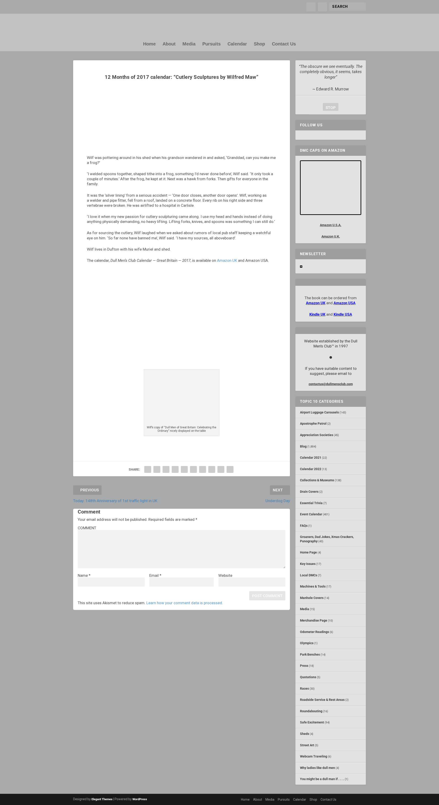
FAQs (304, 525)
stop (329, 107)
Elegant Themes (101, 799)
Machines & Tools (313, 586)
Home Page (308, 552)
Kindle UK (317, 314)
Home (149, 44)
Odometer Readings (314, 632)
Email (155, 575)
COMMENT (87, 528)
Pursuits (211, 44)
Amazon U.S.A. (330, 225)
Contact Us (284, 44)
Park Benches (310, 654)
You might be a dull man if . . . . (322, 779)
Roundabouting (311, 711)
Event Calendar (311, 514)
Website (225, 575)
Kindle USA (343, 314)
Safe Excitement (312, 722)
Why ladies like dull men (317, 768)
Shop (259, 44)
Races (304, 688)
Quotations (308, 677)
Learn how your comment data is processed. (184, 603)
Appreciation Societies (316, 435)
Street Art (307, 745)
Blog (303, 446)
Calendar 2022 (310, 469)
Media (188, 44)
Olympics (306, 643)
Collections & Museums (317, 480)
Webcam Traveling (313, 756)
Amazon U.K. (330, 236)
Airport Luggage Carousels (319, 412)
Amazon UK (227, 260)
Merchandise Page (313, 620)
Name (84, 575)
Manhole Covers (312, 598)
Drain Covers (309, 491)
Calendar (237, 44)
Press (304, 665)
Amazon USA (345, 303)
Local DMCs (308, 575)
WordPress (139, 799)
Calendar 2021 (310, 457)
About (169, 44)
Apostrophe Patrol (313, 423)
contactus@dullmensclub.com (331, 384)
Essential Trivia (311, 503)
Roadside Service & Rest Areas (322, 700)
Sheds (304, 734)
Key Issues (308, 564)
